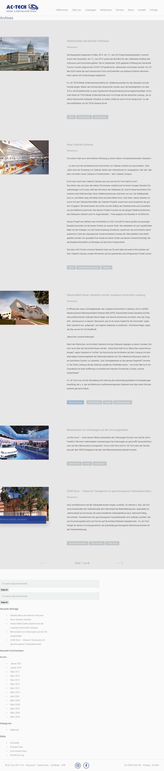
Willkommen (62, 10)
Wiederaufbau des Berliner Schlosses (27, 615)
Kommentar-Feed (18, 751)
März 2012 (15, 684)
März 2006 (15, 713)
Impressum (30, 765)
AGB (63, 765)
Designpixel (100, 463)
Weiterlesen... (73, 47)
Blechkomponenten (77, 543)
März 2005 (15, 717)
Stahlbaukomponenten (88, 267)
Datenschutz (43, 765)
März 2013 (15, 680)
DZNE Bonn (112, 543)
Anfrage (154, 10)
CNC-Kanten (74, 463)
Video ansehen (75, 402)
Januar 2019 (16, 667)
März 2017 (15, 672)
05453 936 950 (134, 765)
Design (108, 402)
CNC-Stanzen (94, 402)
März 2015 (15, 676)
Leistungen (90, 10)
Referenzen (106, 10)
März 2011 (15, 688)
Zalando (106, 267)
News (131, 10)
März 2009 (15, 700)
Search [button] (4, 590)
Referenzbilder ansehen (13, 519)
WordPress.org (17, 755)
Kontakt (142, 10)
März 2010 (15, 692)
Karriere (120, 10)
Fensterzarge (84, 117)
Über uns (76, 10)
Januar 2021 (16, 663)
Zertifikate (55, 765)
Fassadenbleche (122, 402)
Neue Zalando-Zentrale (20, 619)
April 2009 (14, 696)
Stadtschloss (100, 117)
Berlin (71, 117)
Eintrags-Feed (16, 747)
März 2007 (15, 708)
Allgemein (14, 730)
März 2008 (15, 704)
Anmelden (14, 743)
